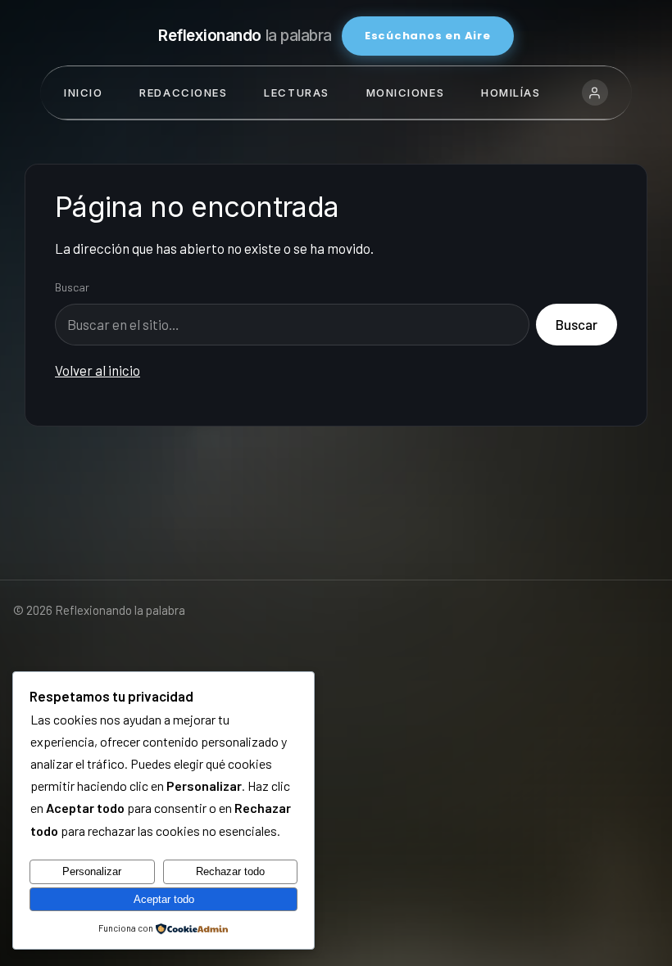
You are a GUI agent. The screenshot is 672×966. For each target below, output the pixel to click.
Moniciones (405, 92)
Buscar (72, 287)
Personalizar (91, 871)
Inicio (83, 92)
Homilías (510, 92)
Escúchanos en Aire (428, 35)
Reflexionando (245, 35)
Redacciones (183, 92)
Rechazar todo (230, 871)
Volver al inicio (97, 370)
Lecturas (296, 92)
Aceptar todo (164, 899)
